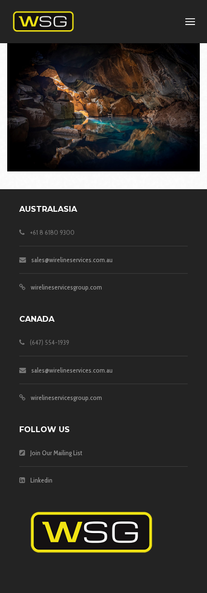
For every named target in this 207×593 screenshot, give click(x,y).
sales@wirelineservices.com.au (72, 259)
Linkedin (41, 480)
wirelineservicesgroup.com (66, 287)
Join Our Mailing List (56, 452)
